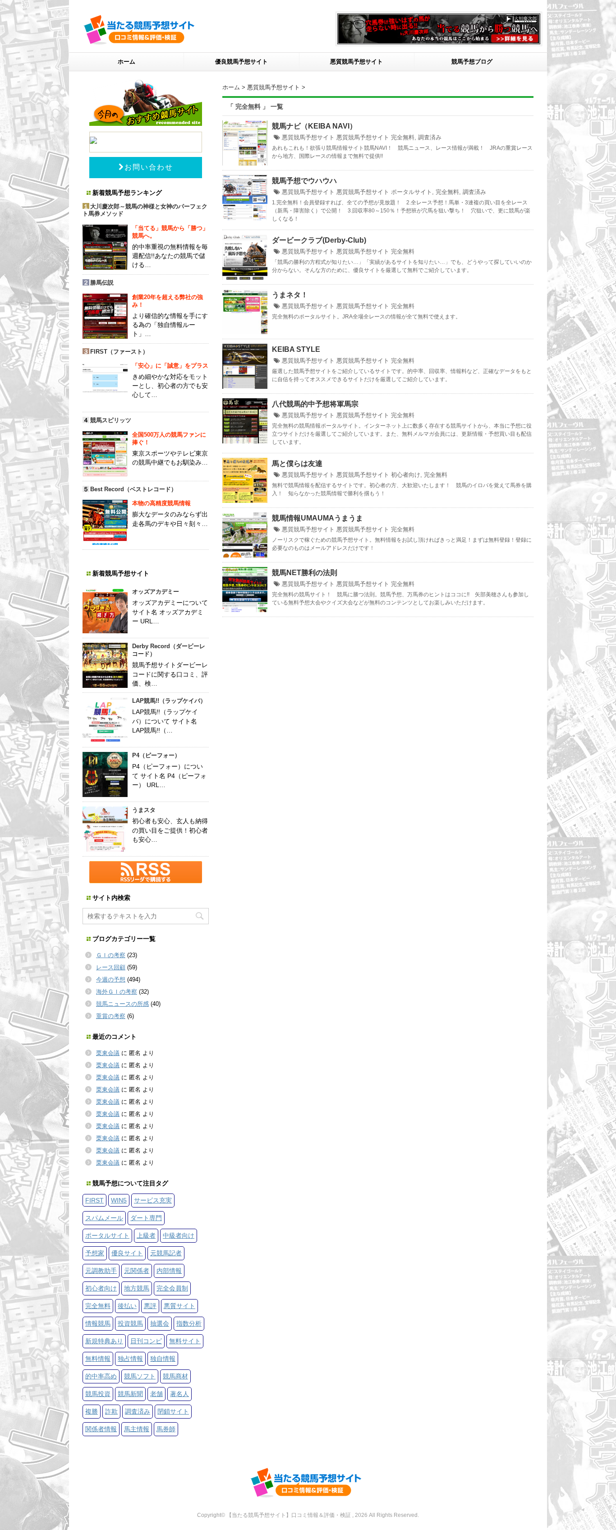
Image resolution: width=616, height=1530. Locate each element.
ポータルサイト (411, 192)
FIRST (94, 1200)
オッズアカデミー (155, 591)
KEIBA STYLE (296, 349)
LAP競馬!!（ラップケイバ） (169, 700)
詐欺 (111, 1411)
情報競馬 (97, 1323)
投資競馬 (130, 1323)
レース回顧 (110, 967)
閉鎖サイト (173, 1411)
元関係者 (136, 1270)
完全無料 (402, 137)
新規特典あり (104, 1341)
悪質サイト (179, 1305)
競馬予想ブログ (471, 61)
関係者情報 (101, 1429)
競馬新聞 (130, 1393)
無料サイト (185, 1341)
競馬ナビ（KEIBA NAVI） (314, 126)
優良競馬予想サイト (241, 61)
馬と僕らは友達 (297, 463)
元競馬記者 (166, 1253)
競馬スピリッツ (110, 420)
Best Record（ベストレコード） (133, 489)
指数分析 (189, 1323)
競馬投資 (97, 1393)
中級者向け (178, 1235)
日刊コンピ (146, 1341)
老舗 (156, 1393)
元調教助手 (101, 1270)
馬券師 (165, 1429)
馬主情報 (136, 1429)
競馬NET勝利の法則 (304, 572)
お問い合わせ (148, 167)
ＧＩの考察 (110, 955)
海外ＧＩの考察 (116, 991)
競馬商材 (175, 1376)
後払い (127, 1305)
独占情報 (130, 1358)
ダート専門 (146, 1217)
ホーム (126, 61)
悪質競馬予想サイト (356, 61)
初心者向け (405, 474)
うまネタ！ (290, 295)
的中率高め (101, 1376)
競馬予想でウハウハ (304, 180)
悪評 (150, 1305)
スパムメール (104, 1217)
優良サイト (127, 1253)
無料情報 (97, 1358)
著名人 (179, 1393)
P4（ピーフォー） (156, 755)
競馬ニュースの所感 (122, 1003)
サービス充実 (153, 1200)
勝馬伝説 (102, 282)
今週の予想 (110, 979)
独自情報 (162, 1358)
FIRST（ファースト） (119, 351)
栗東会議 (108, 1053)
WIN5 (119, 1200)
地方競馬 (136, 1288)
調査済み (429, 137)
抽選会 (159, 1323)
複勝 (91, 1411)
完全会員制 (172, 1288)
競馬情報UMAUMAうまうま (317, 518)
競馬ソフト (140, 1376)
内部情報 (169, 1270)
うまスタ (144, 809)
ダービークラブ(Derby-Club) (319, 240)
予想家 (94, 1253)
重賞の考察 (110, 1016)
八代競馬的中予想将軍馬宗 (315, 404)
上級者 (146, 1235)
